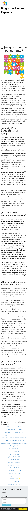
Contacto (3, 492)
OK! (23, 508)
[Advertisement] (14, 29)
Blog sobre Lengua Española (12, 10)
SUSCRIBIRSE (6, 505)
